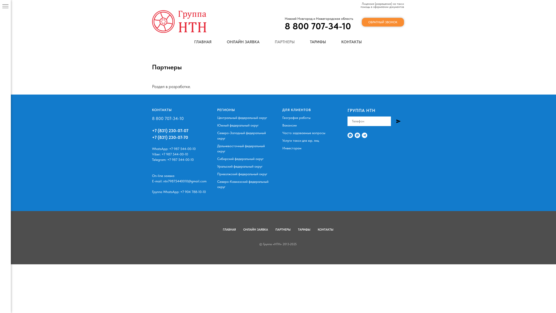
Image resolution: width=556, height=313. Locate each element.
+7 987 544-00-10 (182, 149)
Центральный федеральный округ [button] (242, 118)
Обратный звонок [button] (382, 22)
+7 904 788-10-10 (193, 192)
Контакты (351, 42)
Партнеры (285, 42)
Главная (203, 42)
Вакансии (289, 125)
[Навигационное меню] (5, 6)
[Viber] (357, 135)
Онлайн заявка (243, 42)
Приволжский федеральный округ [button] (242, 174)
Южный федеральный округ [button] (238, 125)
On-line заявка (163, 176)
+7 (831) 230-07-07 (170, 130)
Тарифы (318, 42)
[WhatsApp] (350, 135)
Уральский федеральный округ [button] (240, 166)
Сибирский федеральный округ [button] (240, 159)
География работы (296, 118)
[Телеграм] (364, 135)
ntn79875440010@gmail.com (185, 181)
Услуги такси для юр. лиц (300, 140)
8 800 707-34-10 (168, 118)
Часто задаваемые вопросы (303, 133)
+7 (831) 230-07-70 (170, 137)
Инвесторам (291, 148)
